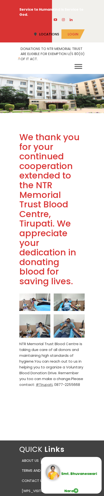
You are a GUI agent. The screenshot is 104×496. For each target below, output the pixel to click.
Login (73, 34)
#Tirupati (44, 384)
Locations (49, 34)
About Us (30, 460)
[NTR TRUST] (19, 58)
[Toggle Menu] (78, 66)
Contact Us (33, 480)
